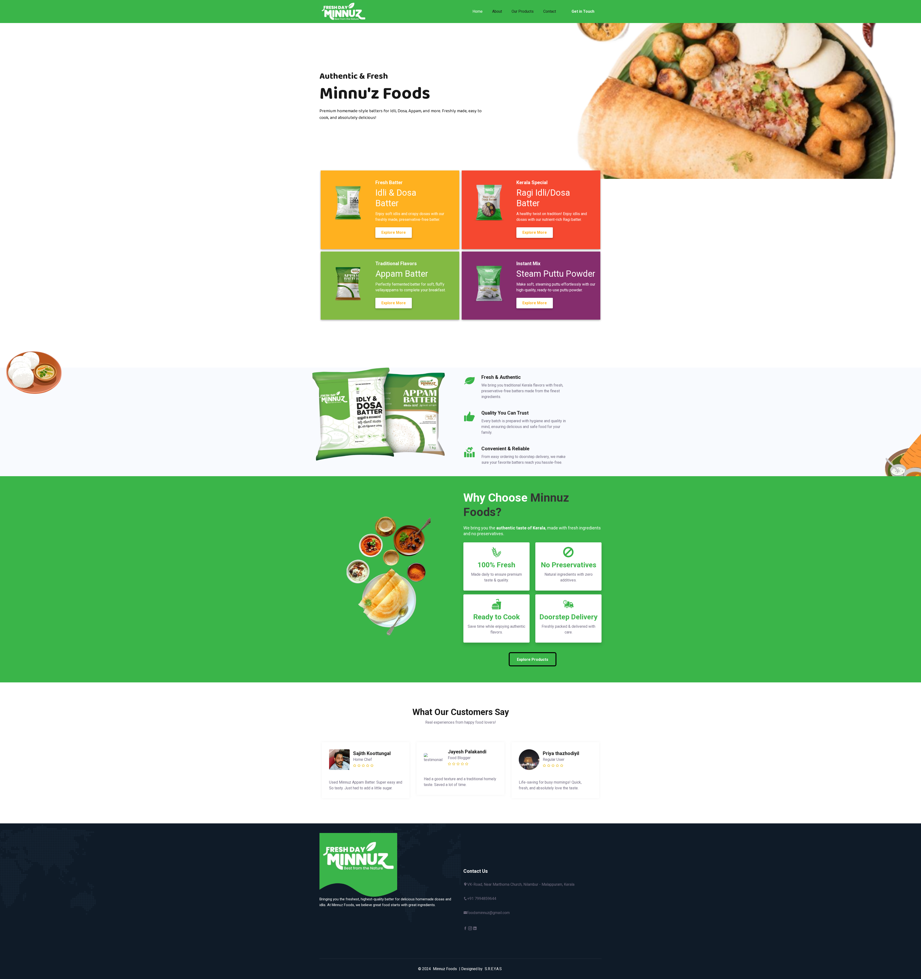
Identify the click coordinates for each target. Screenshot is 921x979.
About (497, 11)
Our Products (523, 11)
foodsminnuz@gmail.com (488, 912)
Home (477, 11)
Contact (549, 11)
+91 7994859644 (481, 898)
